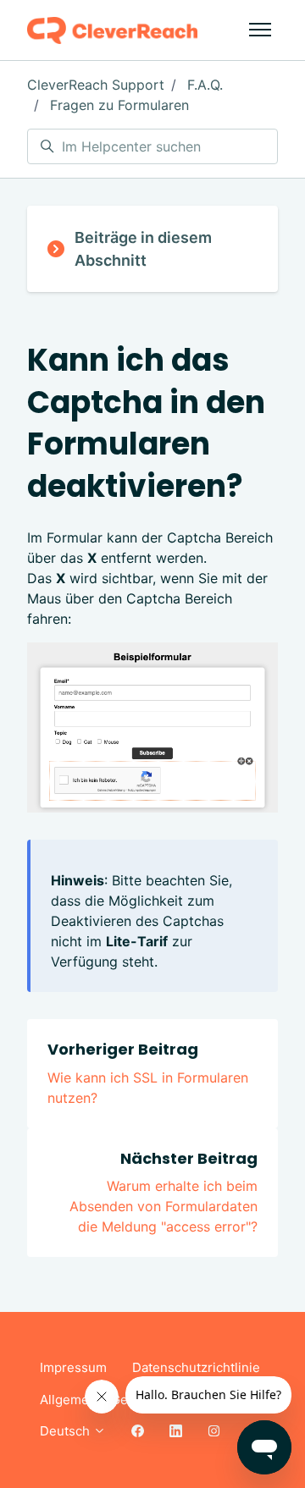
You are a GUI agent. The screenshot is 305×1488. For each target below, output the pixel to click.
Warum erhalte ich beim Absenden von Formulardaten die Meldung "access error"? (163, 1206)
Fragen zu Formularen (119, 104)
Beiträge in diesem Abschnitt (143, 249)
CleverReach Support (95, 84)
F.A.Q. (205, 84)
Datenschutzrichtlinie (196, 1367)
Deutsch (66, 1431)
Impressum (73, 1367)
